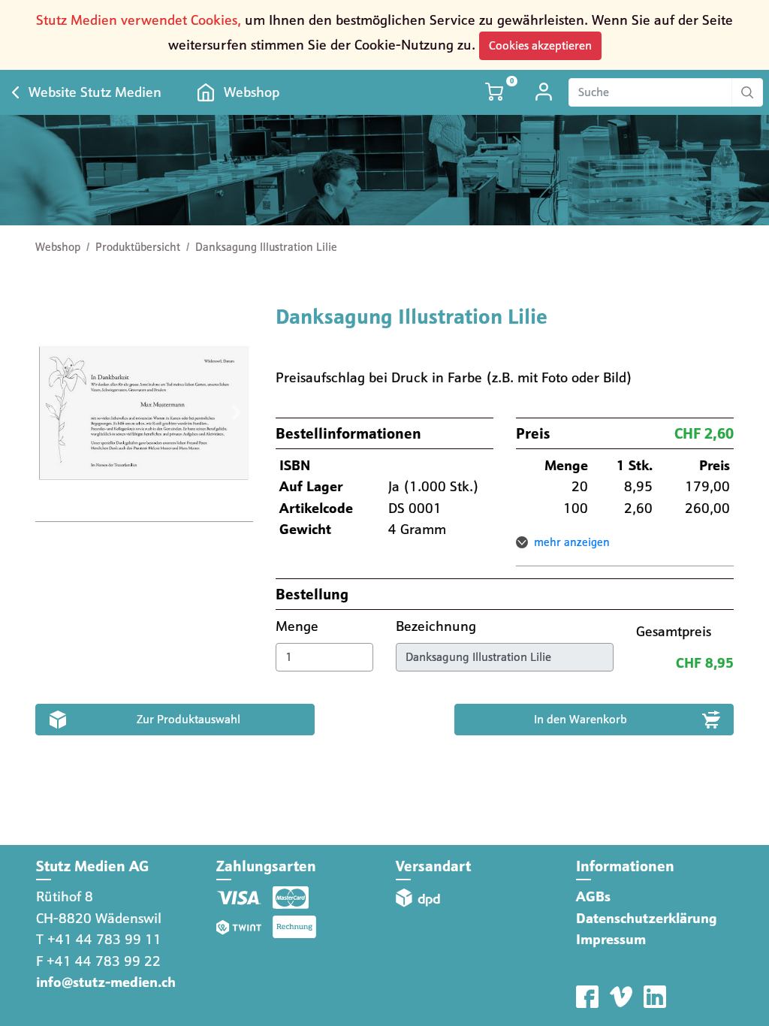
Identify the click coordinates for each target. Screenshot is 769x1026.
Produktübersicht (137, 247)
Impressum (611, 939)
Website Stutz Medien (95, 92)
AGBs (593, 896)
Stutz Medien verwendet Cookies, (138, 20)
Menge (299, 626)
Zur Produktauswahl (188, 719)
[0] (495, 92)
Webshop (251, 92)
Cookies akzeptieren (540, 45)
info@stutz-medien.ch (106, 982)
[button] (51, 413)
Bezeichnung (438, 626)
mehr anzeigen (572, 542)
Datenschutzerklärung (646, 918)
